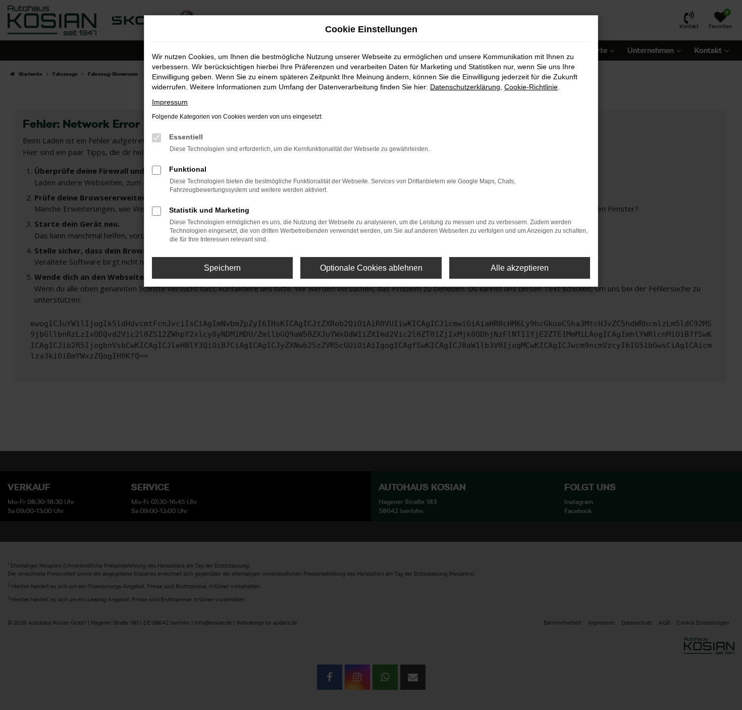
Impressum (170, 102)
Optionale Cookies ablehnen (371, 268)
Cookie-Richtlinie (531, 87)
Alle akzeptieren (520, 268)
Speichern (222, 268)
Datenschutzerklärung (465, 87)
